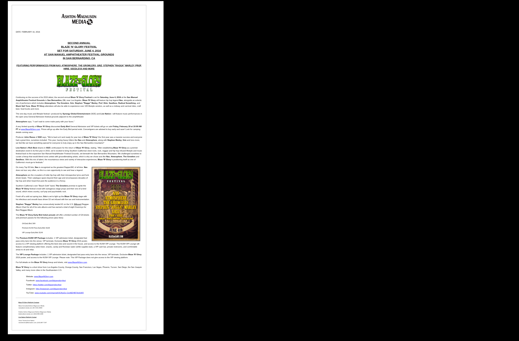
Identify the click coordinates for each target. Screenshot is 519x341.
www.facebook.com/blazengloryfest (51, 280)
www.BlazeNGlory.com (30, 129)
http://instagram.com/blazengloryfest (51, 289)
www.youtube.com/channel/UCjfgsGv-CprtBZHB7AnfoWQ (59, 293)
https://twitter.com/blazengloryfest (47, 285)
